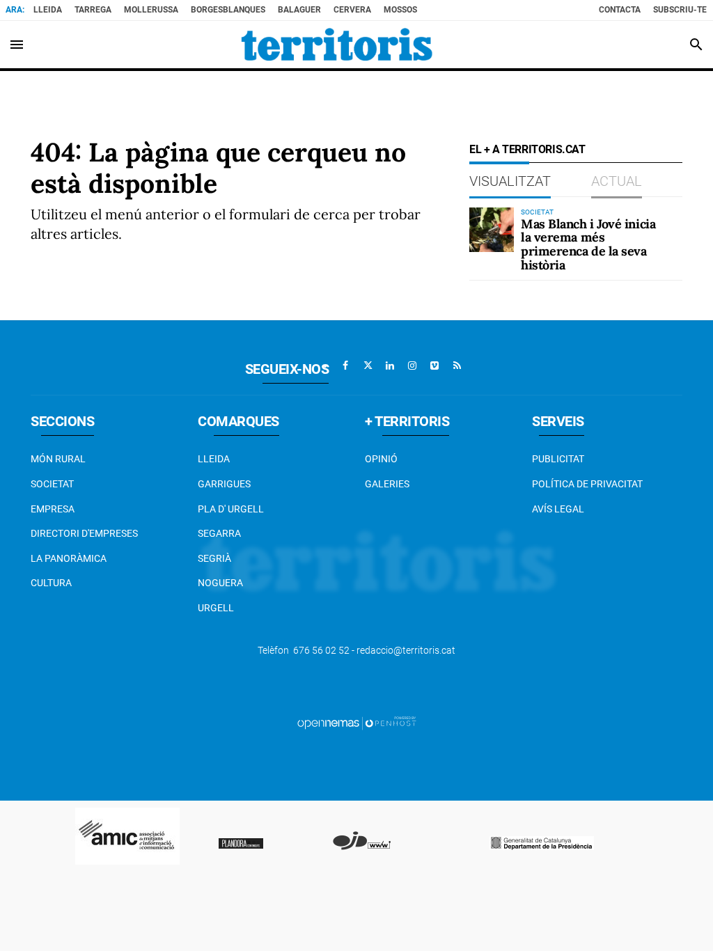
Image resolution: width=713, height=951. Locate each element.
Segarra (219, 533)
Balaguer (299, 10)
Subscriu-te (680, 10)
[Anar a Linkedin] (390, 365)
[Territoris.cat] (337, 44)
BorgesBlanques (228, 10)
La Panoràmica (69, 558)
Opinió (381, 458)
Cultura (51, 582)
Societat (52, 483)
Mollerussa (151, 10)
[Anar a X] (367, 365)
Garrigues (224, 483)
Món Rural (58, 458)
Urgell (216, 607)
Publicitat (558, 458)
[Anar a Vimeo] (434, 365)
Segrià (214, 558)
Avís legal (558, 508)
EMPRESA (53, 508)
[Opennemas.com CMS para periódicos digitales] (356, 722)
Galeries (387, 483)
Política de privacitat (587, 483)
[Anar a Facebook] (345, 365)
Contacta (620, 10)
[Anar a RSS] (457, 365)
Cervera (352, 10)
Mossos (400, 10)
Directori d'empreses (84, 533)
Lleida (47, 10)
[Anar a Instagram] (412, 365)
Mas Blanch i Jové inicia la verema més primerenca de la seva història (588, 244)
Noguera (220, 582)
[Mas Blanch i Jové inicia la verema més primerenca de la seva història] (491, 229)
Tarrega (93, 10)
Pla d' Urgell (231, 508)
